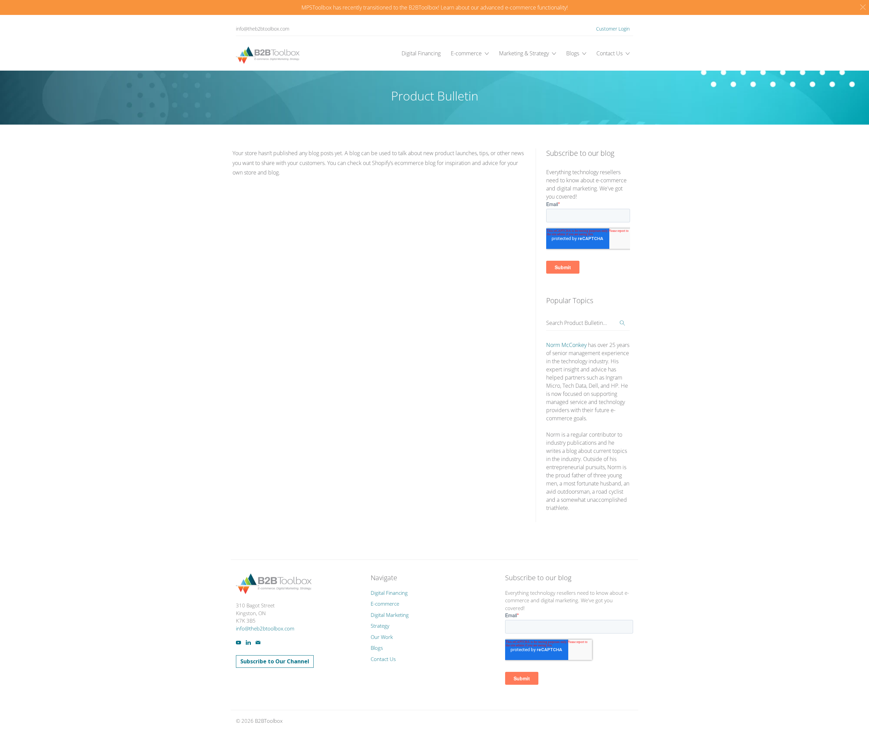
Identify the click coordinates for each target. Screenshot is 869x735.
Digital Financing (421, 53)
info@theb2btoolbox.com (262, 28)
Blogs (573, 53)
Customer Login (613, 28)
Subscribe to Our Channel (274, 661)
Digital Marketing (390, 614)
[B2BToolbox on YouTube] (238, 642)
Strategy (380, 625)
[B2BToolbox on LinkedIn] (248, 642)
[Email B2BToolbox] (258, 642)
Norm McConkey (566, 345)
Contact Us (610, 53)
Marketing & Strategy (524, 53)
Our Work (382, 636)
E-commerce (467, 53)
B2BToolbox (268, 720)
